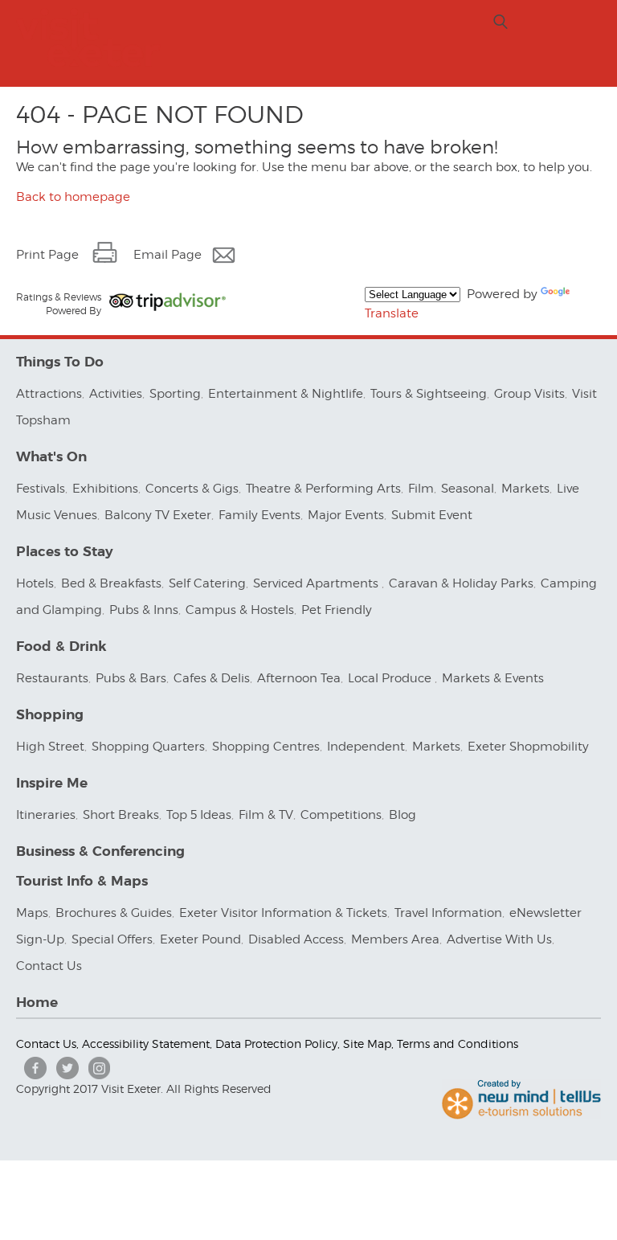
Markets (525, 488)
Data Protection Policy (276, 1043)
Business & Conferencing (100, 851)
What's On (51, 457)
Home (37, 1002)
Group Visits (529, 394)
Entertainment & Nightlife (285, 394)
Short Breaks (121, 815)
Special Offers (112, 939)
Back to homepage (73, 197)
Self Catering (207, 583)
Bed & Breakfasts (111, 583)
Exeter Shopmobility (528, 746)
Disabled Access (296, 939)
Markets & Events (493, 678)
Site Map (367, 1043)
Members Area (395, 939)
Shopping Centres (266, 746)
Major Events (346, 515)
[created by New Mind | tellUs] (521, 1115)
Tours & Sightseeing (428, 394)
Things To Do (60, 362)
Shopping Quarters (148, 746)
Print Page (47, 255)
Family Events (259, 515)
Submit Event (431, 515)
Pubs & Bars (131, 678)
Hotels (35, 583)
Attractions (49, 394)
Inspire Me (52, 783)
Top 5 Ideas (198, 815)
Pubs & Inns (143, 610)
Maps (32, 913)
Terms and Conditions (457, 1043)
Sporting (175, 394)
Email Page (167, 255)
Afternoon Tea (299, 678)
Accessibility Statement (146, 1043)
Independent (366, 746)
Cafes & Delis (212, 678)
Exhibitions (105, 488)
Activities (115, 394)
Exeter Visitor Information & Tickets (283, 913)
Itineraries (46, 815)
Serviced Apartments (317, 583)
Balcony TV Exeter (157, 515)
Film (421, 488)
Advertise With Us (499, 939)
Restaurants (52, 678)
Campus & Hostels (240, 610)
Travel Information (448, 913)
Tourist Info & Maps (82, 881)
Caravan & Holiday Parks (461, 583)
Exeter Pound (200, 939)
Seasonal (467, 488)
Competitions (341, 815)
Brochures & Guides (113, 913)
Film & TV (266, 815)
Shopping (50, 715)
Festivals (40, 488)
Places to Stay (64, 552)
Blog (402, 815)
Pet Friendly (336, 610)
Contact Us (50, 966)
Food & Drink (61, 646)
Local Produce (391, 678)
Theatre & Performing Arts (323, 488)
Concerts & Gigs (192, 488)
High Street (50, 746)
